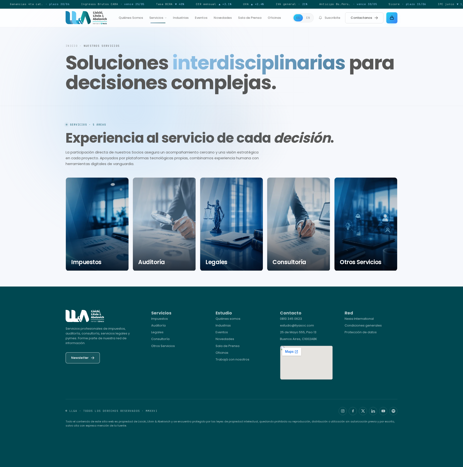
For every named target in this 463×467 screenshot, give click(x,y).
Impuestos (159, 318)
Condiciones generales (363, 325)
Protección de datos (361, 332)
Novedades (223, 17)
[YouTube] (383, 411)
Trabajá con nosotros (232, 359)
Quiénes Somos (131, 17)
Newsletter (80, 357)
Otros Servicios (163, 346)
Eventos (201, 17)
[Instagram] (343, 411)
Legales (157, 332)
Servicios (156, 17)
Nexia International (359, 318)
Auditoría (158, 325)
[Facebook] (353, 411)
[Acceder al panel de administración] (391, 17)
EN (308, 18)
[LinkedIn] (373, 411)
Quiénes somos (228, 318)
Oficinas (274, 17)
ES (298, 18)
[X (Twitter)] (363, 411)
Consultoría (160, 339)
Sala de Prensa (249, 17)
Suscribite (332, 17)
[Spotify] (393, 411)
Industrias (181, 17)
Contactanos (361, 17)
